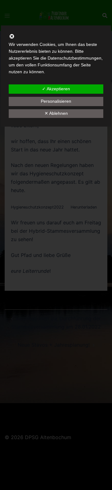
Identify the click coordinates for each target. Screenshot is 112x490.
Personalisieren (56, 101)
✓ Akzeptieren (56, 88)
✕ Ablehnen (56, 113)
